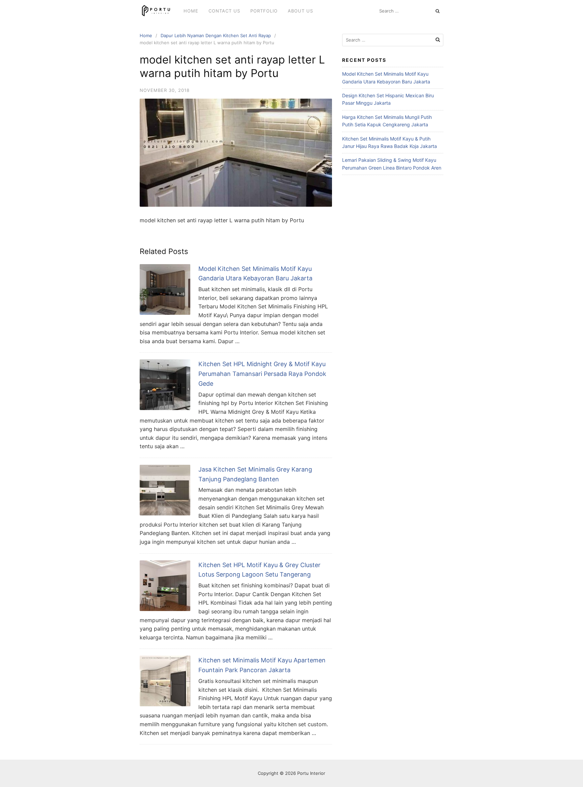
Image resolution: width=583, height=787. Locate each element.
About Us (300, 11)
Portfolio (264, 11)
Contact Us (224, 11)
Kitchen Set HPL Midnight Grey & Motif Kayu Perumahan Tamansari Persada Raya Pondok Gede (262, 373)
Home (191, 11)
